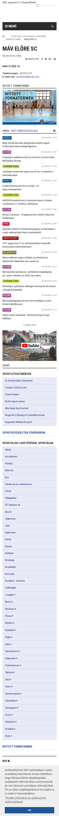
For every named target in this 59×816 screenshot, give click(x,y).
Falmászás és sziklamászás (18, 484)
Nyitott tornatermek (17, 746)
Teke (7, 679)
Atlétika (9, 463)
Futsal (8, 491)
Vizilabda (9, 729)
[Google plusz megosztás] (50, 59)
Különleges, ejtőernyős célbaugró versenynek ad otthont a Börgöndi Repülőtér (29, 288)
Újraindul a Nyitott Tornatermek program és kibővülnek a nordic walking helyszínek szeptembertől (28, 231)
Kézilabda (9, 560)
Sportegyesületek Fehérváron (23, 432)
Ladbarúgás (10, 587)
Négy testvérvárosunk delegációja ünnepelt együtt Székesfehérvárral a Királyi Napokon (26, 145)
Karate (8, 539)
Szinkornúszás (12, 665)
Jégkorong (10, 518)
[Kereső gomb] (52, 26)
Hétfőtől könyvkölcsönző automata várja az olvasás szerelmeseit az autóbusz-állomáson (27, 202)
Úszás (8, 714)
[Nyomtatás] (55, 59)
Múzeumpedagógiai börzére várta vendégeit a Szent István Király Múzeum (26, 302)
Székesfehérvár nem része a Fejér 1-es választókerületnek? (20, 187)
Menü (12, 26)
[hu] (37, 6)
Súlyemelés (10, 658)
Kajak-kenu (10, 532)
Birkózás (9, 470)
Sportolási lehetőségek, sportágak (28, 36)
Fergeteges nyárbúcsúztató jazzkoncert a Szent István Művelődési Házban (28, 159)
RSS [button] (4, 760)
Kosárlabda (10, 567)
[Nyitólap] (3, 36)
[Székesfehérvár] (32, 14)
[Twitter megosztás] (46, 59)
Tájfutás (9, 672)
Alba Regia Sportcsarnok (17, 408)
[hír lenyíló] (54, 131)
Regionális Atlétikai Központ (18, 422)
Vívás (7, 736)
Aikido (8, 449)
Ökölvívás (9, 608)
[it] (52, 6)
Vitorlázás (10, 721)
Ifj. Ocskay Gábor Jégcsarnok (19, 380)
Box (7, 477)
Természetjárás (13, 39)
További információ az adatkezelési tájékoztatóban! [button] (25, 799)
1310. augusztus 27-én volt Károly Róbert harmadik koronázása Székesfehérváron (26, 245)
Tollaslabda (10, 700)
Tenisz (8, 686)
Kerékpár (9, 553)
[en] (41, 6)
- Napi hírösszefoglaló (24, 130)
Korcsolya (10, 574)
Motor (8, 601)
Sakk (7, 644)
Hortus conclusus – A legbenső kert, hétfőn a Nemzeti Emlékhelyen (28, 216)
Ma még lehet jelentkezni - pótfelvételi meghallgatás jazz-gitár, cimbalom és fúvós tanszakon (27, 273)
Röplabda (9, 630)
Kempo (8, 546)
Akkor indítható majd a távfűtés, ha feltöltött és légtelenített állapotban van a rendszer (25, 259)
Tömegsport (11, 707)
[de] (48, 6)
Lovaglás (9, 594)
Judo (7, 525)
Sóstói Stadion (12, 394)
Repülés (9, 622)
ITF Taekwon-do (12, 504)
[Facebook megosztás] (42, 59)
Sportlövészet (12, 651)
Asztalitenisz (11, 456)
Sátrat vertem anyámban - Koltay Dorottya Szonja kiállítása (25, 317)
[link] (29, 107)
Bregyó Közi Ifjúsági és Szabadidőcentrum (25, 415)
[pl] (44, 6)
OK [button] (29, 810)
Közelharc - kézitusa (15, 580)
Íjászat (8, 511)
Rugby (8, 637)
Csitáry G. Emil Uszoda (15, 387)
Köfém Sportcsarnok (15, 401)
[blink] (55, 6)
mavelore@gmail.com (27, 76)
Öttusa (8, 615)
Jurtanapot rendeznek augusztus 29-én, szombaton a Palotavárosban (27, 173)
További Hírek (29, 325)
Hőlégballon (10, 498)
